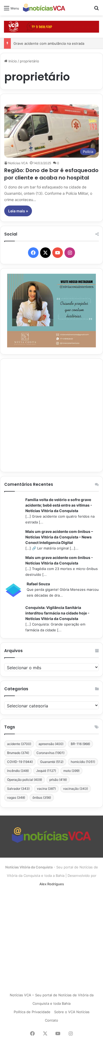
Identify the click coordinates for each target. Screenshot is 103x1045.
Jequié (46, 771)
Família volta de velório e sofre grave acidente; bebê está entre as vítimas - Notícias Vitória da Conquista (58, 505)
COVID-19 (20, 762)
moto (71, 771)
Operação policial (24, 780)
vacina (46, 789)
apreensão (51, 744)
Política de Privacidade (32, 1012)
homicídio (83, 762)
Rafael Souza (38, 584)
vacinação (75, 789)
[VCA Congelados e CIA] (51, 26)
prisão (58, 780)
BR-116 (80, 744)
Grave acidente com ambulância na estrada (48, 43)
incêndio (18, 771)
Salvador (18, 789)
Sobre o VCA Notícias (72, 1012)
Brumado (18, 753)
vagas (16, 797)
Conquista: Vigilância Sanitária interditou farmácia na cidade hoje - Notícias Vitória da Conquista (57, 613)
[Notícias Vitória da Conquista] (44, 8)
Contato (51, 1020)
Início (12, 61)
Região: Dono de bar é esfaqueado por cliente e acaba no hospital (51, 174)
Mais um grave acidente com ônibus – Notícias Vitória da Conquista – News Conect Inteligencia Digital (59, 537)
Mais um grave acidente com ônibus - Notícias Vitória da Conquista (59, 560)
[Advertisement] (51, 415)
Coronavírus (50, 753)
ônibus (41, 797)
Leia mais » (18, 211)
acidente (19, 744)
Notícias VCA (18, 163)
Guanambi (51, 762)
